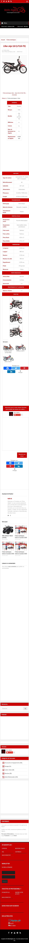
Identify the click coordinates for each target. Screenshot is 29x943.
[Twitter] (16, 368)
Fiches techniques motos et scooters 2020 (21, 536)
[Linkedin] (11, 371)
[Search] (25, 708)
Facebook (6, 835)
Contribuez (18, 852)
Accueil (3, 40)
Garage (7, 766)
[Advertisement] (14, 16)
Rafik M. (10, 499)
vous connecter (12, 566)
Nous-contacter (6, 897)
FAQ (3, 852)
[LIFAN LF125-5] (20, 347)
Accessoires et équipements (12, 762)
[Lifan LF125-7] (8, 358)
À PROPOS (4, 848)
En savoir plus (6, 892)
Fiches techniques (11, 40)
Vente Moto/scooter (10, 777)
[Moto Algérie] (14, 10)
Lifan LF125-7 (8, 361)
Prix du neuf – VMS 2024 (13, 26)
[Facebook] (8, 368)
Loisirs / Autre (8, 770)
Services (7, 773)
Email (15, 835)
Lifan (14, 51)
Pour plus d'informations (7, 834)
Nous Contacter (6, 855)
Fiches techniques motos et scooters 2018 (8, 553)
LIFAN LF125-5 (20, 351)
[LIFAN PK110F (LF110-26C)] (8, 347)
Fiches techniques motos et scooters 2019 (21, 553)
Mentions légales (20, 848)
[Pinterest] (24, 368)
